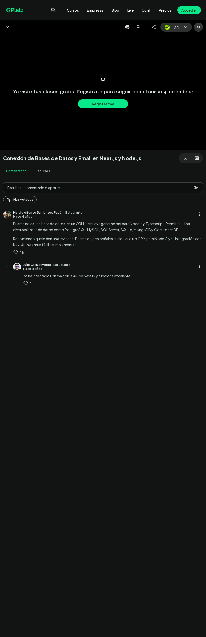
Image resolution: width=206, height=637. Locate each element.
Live (130, 10)
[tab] (17, 171)
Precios (165, 10)
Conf (146, 10)
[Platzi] (16, 10)
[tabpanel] (103, 408)
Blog (115, 10)
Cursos (73, 10)
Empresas (95, 10)
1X (185, 158)
